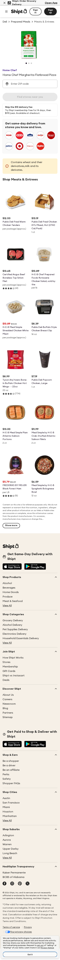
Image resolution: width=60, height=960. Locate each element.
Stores (6, 662)
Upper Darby (11, 849)
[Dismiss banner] (4, 3)
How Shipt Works (13, 657)
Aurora (7, 840)
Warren (7, 844)
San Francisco (11, 802)
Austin (6, 798)
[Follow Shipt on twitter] (27, 884)
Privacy (28, 927)
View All (7, 605)
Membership (10, 666)
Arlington (8, 835)
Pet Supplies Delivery (15, 629)
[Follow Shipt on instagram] (12, 884)
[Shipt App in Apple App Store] (12, 566)
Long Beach (10, 853)
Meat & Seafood (13, 601)
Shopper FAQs (11, 783)
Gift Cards (9, 671)
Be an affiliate (11, 770)
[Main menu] (6, 11)
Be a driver (9, 765)
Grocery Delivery (13, 620)
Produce (7, 596)
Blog (5, 708)
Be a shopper (11, 761)
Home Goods (11, 592)
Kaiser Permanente (14, 872)
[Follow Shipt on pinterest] (20, 884)
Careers (7, 699)
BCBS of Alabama (13, 877)
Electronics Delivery (14, 634)
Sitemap (8, 717)
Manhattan (10, 816)
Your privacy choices (21, 932)
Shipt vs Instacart (13, 675)
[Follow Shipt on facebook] (4, 884)
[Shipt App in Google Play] (35, 566)
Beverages (9, 587)
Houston (8, 811)
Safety (7, 779)
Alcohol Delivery (12, 625)
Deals (6, 680)
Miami (6, 807)
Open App (51, 3)
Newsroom (9, 704)
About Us (8, 695)
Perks (6, 774)
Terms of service (11, 927)
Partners (8, 712)
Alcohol (7, 583)
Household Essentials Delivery (21, 638)
